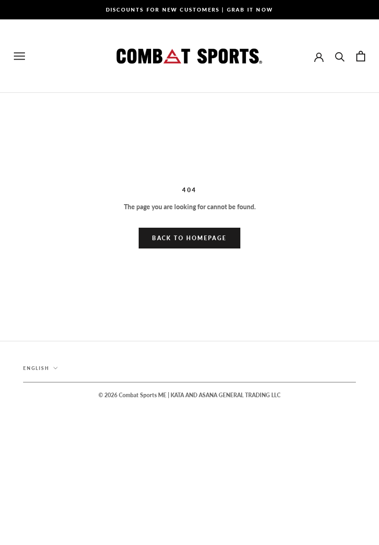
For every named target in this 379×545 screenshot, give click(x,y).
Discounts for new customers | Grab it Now (189, 9)
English (36, 368)
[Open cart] (360, 56)
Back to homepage (189, 238)
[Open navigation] (19, 56)
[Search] (340, 56)
